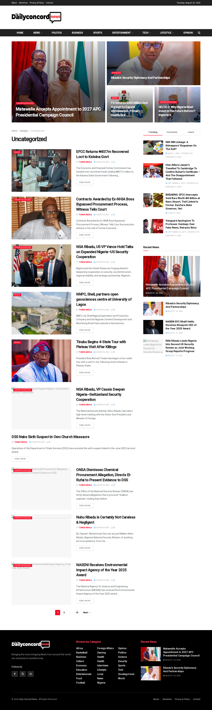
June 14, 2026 (166, 121)
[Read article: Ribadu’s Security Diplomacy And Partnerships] (153, 309)
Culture (80, 661)
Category (24, 131)
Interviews (102, 665)
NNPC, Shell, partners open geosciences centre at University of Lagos (104, 299)
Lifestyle (165, 32)
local (100, 674)
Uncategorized (25, 103)
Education (81, 669)
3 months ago (102, 162)
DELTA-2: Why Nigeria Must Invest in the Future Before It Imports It (177, 111)
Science (122, 657)
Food (79, 678)
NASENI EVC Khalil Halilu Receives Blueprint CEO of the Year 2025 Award (181, 325)
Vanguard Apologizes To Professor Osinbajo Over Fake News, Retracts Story (181, 224)
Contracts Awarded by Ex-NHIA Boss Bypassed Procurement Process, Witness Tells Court (105, 204)
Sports (97, 32)
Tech (145, 32)
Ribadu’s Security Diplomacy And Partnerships (140, 77)
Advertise (23, 3)
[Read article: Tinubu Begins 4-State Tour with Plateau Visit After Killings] (41, 360)
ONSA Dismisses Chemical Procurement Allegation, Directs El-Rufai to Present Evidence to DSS (103, 475)
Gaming (101, 652)
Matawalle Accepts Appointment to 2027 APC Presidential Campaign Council (181, 652)
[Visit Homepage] (36, 17)
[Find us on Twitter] (23, 674)
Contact (49, 3)
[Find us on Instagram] (30, 674)
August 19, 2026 (175, 356)
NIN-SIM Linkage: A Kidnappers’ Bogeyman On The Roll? (181, 146)
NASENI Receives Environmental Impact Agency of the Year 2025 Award (101, 570)
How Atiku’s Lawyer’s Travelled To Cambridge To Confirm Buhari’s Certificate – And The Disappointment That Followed (183, 171)
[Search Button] (199, 32)
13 (77, 612)
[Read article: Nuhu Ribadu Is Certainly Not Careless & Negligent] (41, 536)
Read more (86, 182)
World (121, 678)
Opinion (188, 32)
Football (80, 682)
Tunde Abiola (25, 121)
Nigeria (101, 682)
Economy (81, 665)
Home (20, 32)
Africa (79, 648)
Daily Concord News (28, 699)
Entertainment (121, 32)
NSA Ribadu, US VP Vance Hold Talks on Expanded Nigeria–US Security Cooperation (104, 252)
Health (100, 657)
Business (77, 32)
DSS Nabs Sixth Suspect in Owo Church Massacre (50, 437)
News (36, 32)
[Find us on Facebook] (15, 674)
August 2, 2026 (119, 121)
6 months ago (38, 442)
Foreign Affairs (105, 648)
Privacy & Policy (37, 3)
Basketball (81, 652)
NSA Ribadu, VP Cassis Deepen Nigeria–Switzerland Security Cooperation (100, 394)
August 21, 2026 (175, 333)
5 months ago (102, 352)
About (14, 3)
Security (122, 661)
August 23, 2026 (42, 121)
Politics (57, 32)
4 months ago (102, 262)
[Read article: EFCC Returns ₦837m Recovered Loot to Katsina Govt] (41, 170)
